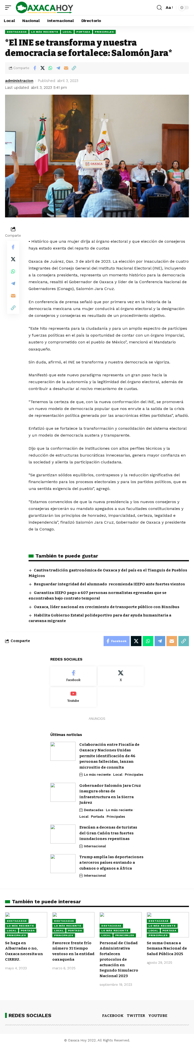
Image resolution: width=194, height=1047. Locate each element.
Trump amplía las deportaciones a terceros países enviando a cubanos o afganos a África (111, 863)
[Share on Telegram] (58, 68)
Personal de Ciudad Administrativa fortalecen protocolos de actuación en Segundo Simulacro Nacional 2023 (119, 959)
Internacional (95, 846)
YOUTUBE (157, 1015)
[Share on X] (42, 68)
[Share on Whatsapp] (50, 68)
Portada (83, 31)
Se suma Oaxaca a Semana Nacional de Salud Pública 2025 (167, 948)
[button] (9, 7)
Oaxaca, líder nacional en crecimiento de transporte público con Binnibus (106, 607)
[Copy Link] (73, 68)
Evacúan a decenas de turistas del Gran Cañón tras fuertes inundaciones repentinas (108, 833)
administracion (19, 80)
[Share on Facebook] (34, 68)
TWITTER (136, 1015)
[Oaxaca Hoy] (45, 7)
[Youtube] (73, 697)
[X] (121, 676)
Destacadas (17, 31)
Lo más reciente (44, 31)
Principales (104, 31)
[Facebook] (73, 676)
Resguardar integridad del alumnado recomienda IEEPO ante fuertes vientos (109, 584)
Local (67, 31)
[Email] (65, 68)
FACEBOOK (113, 1015)
